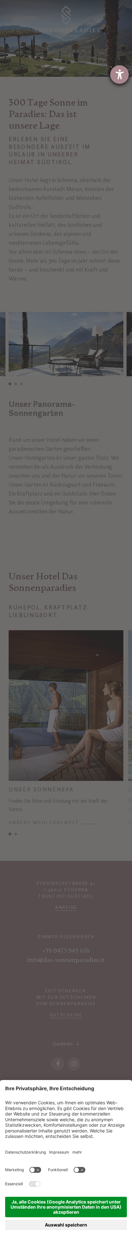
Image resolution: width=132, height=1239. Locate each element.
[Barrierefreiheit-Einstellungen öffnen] (119, 74)
